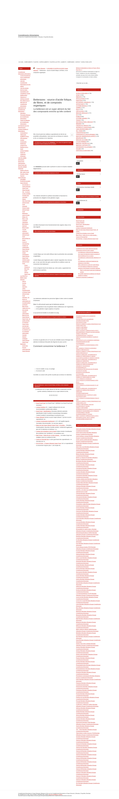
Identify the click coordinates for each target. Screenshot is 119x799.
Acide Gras (25, 345)
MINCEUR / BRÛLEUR (82, 113)
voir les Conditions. (53, 794)
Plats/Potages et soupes (83, 406)
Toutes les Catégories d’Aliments (23, 154)
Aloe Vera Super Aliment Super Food (26, 202)
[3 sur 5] (53, 395)
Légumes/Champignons (82, 393)
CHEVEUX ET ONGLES (82, 125)
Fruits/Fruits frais (81, 322)
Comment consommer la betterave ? (85, 277)
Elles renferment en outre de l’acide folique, (88, 264)
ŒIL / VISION (79, 131)
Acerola (24, 283)
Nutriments (23, 344)
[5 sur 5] (57, 395)
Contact (60, 794)
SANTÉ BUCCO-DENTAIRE (83, 150)
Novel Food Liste (22, 165)
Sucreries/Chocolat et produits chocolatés (88, 409)
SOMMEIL (78, 107)
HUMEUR (78, 116)
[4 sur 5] (55, 395)
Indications (23, 113)
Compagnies (80, 209)
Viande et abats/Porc (81, 333)
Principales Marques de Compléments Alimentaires (25, 116)
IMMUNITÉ (78, 97)
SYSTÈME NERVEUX (81, 105)
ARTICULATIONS (80, 98)
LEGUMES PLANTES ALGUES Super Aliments (25, 181)
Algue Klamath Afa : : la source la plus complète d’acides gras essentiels (26, 194)
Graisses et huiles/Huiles (83, 366)
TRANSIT (78, 120)
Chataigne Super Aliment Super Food (25, 340)
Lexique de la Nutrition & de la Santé (24, 147)
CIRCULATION (80, 111)
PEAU (77, 109)
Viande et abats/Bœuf (81, 327)
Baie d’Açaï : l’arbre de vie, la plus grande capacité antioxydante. (26, 310)
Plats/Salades (80, 374)
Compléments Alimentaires (28, 35)
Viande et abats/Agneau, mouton (84, 404)
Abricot (24, 281)
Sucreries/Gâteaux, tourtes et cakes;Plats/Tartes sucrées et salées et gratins (87, 337)
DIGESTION (79, 100)
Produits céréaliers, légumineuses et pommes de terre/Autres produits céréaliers (86, 390)
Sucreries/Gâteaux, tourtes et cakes (86, 394)
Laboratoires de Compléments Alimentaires (22, 109)
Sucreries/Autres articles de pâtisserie (87, 369)
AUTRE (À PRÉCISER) (82, 93)
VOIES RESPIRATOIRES (82, 129)
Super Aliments (22, 177)
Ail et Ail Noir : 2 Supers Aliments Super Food (26, 186)
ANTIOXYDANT (80, 104)
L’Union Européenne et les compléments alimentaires (25, 77)
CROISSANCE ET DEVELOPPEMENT (85, 134)
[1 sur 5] (50, 395)
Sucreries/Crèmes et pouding (84, 414)
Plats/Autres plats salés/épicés (84, 319)
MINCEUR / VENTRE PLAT (83, 143)
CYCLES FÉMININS (81, 141)
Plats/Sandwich (80, 343)
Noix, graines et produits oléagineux (86, 348)
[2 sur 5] (51, 395)
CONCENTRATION (81, 132)
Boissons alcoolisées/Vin (83, 372)
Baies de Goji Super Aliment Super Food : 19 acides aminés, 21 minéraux (26, 319)
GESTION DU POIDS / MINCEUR (84, 122)
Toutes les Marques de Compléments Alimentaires (25, 122)
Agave (23, 285)
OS (77, 114)
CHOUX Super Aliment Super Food (26, 261)
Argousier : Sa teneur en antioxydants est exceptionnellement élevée (26, 301)
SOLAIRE (78, 148)
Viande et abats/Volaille (82, 349)
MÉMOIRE (78, 123)
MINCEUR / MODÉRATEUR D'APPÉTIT (86, 136)
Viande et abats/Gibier (82, 407)
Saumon (22, 175)
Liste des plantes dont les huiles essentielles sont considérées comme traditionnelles (25, 92)
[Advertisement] (59, 15)
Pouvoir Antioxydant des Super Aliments (26, 349)
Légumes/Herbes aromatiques (84, 419)
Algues (24, 199)
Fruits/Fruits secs (81, 396)
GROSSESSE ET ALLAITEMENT (84, 147)
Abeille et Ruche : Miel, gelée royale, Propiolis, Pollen (24, 172)
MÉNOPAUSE (79, 138)
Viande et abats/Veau (81, 328)
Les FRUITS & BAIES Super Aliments (23, 277)
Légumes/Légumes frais (82, 320)
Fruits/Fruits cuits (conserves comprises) (87, 340)
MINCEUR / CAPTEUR (82, 145)
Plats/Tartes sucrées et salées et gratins (87, 357)
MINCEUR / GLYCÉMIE (82, 139)
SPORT (78, 95)
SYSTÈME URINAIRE (81, 118)
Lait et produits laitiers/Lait (84, 378)
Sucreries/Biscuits (81, 367)
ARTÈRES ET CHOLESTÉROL (84, 127)
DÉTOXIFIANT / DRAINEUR (83, 102)
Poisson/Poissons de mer (83, 341)
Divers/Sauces (80, 383)
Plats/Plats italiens (81, 370)
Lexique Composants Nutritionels (23, 141)
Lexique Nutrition (24, 150)
